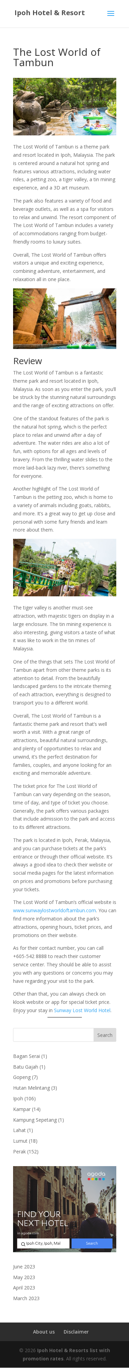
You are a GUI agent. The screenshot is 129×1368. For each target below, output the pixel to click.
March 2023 (26, 1298)
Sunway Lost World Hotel (82, 1010)
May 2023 (24, 1277)
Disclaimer (76, 1331)
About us (44, 1331)
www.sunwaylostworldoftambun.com (54, 910)
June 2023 (24, 1266)
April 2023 (24, 1287)
